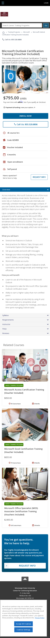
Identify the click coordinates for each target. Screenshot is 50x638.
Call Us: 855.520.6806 (12, 39)
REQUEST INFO (39, 177)
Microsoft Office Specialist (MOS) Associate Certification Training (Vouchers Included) (21, 511)
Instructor (6, 324)
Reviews (5, 333)
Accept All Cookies (23, 624)
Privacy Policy (39, 618)
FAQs (4, 329)
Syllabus (5, 315)
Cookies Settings (23, 630)
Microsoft (26, 32)
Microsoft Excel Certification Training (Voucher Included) (23, 450)
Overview (6, 189)
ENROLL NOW (26, 116)
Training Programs (14, 32)
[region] (23, 618)
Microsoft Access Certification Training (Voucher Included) (24, 391)
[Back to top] (25, 588)
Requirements (8, 320)
